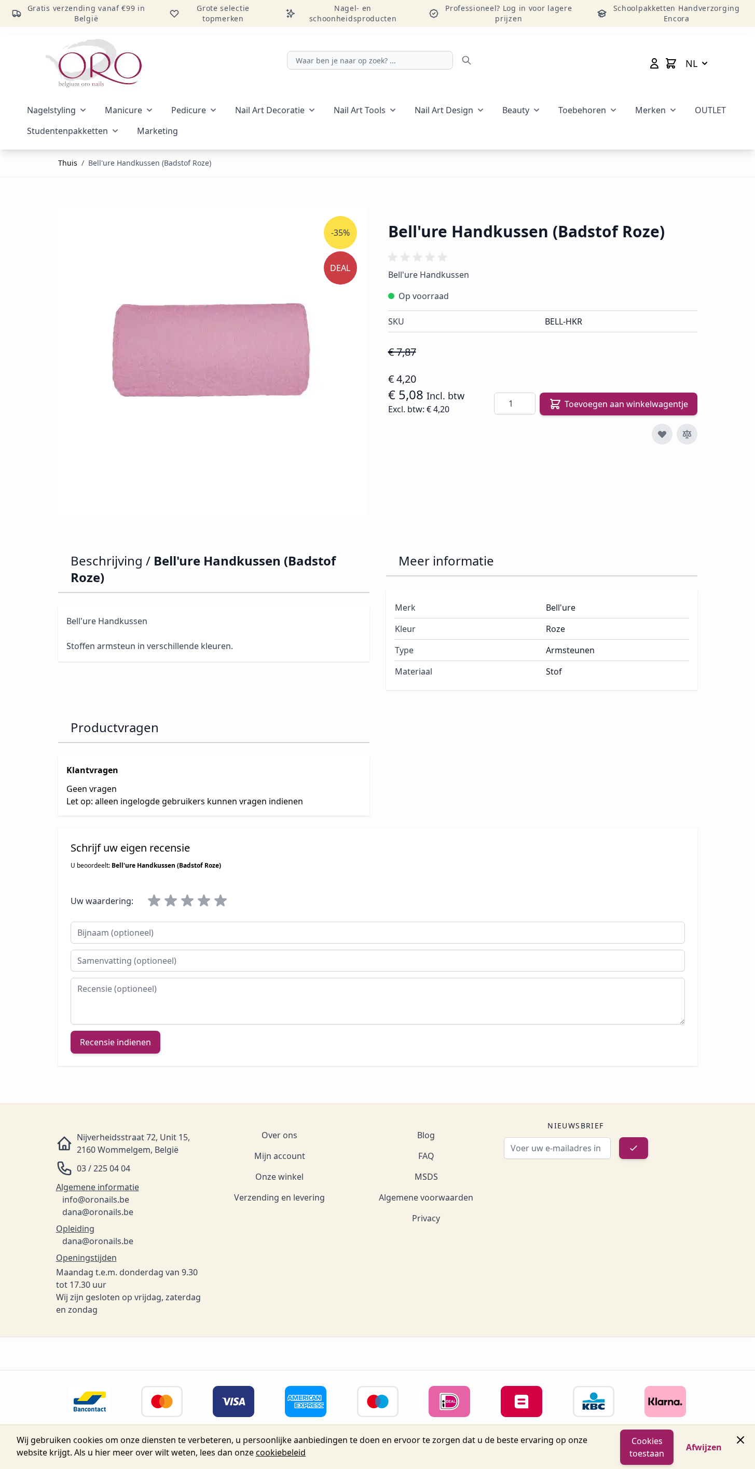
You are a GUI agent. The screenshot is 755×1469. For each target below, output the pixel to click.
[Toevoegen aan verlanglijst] (662, 434)
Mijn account (279, 1156)
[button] (419, 257)
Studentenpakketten (67, 131)
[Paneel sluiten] (740, 1439)
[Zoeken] (466, 60)
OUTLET (710, 110)
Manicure (123, 110)
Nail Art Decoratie (270, 110)
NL (691, 63)
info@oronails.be (95, 1199)
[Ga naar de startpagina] (94, 63)
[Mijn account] (654, 63)
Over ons (279, 1135)
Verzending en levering (279, 1197)
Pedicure (188, 110)
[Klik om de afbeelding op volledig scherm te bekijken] (212, 360)
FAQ (426, 1156)
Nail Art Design (444, 110)
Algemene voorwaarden (426, 1197)
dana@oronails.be (97, 1212)
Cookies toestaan (646, 1447)
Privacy (426, 1218)
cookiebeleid (281, 1452)
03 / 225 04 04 (103, 1168)
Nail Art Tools (360, 110)
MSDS (426, 1176)
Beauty (515, 110)
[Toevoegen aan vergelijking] (687, 434)
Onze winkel (279, 1176)
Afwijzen (704, 1447)
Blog (426, 1135)
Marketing (157, 131)
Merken (650, 110)
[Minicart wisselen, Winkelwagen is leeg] (671, 63)
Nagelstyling (51, 110)
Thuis (67, 163)
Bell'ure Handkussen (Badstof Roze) (149, 163)
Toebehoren (582, 110)
